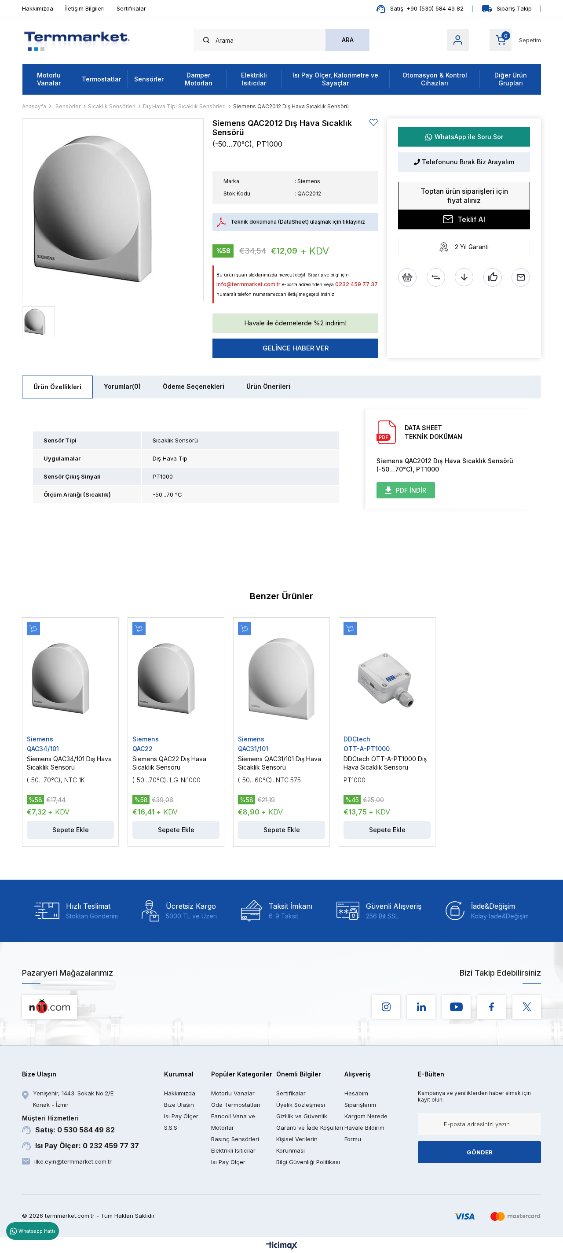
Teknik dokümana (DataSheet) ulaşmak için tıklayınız (297, 221)
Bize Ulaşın (179, 1104)
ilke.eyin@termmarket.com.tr (73, 1161)
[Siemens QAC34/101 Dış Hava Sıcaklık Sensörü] (70, 678)
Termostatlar (101, 79)
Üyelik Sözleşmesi (300, 1104)
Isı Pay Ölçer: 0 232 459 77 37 (87, 1145)
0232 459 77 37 (356, 284)
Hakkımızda (37, 8)
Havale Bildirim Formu (364, 1133)
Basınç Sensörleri (235, 1138)
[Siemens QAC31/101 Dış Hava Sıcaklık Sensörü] (281, 678)
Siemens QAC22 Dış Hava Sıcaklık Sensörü (169, 763)
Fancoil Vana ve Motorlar (233, 1122)
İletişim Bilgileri (85, 8)
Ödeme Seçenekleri (193, 386)
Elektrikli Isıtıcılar (254, 79)
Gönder (480, 1152)
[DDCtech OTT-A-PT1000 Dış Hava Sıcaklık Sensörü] (387, 678)
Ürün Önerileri (268, 386)
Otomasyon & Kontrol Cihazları (434, 79)
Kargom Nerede (366, 1116)
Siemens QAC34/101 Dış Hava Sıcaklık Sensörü (69, 763)
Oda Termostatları (235, 1104)
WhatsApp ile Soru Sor (469, 136)
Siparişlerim (360, 1104)
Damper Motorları (198, 79)
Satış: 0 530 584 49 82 (68, 1124)
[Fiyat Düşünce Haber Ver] (464, 277)
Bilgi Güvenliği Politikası (308, 1161)
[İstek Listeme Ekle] (407, 277)
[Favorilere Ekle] (373, 122)
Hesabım (356, 1093)
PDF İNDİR (411, 490)
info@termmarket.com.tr (248, 284)
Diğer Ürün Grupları (510, 79)
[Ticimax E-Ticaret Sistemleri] (281, 1246)
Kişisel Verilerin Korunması (297, 1144)
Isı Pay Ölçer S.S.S (181, 1122)
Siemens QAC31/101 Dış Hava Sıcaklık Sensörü (279, 763)
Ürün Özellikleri (57, 387)
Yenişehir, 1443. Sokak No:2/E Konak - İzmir (73, 1099)
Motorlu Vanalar (49, 79)
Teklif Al (471, 219)
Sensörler (149, 79)
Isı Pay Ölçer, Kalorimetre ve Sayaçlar (335, 79)
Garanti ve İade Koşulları (309, 1127)
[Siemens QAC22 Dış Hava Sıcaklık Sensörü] (175, 678)
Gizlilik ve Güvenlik (301, 1116)
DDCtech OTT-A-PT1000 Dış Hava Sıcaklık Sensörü (385, 763)
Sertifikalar (131, 8)
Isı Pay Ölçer (228, 1161)
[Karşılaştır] (436, 277)
